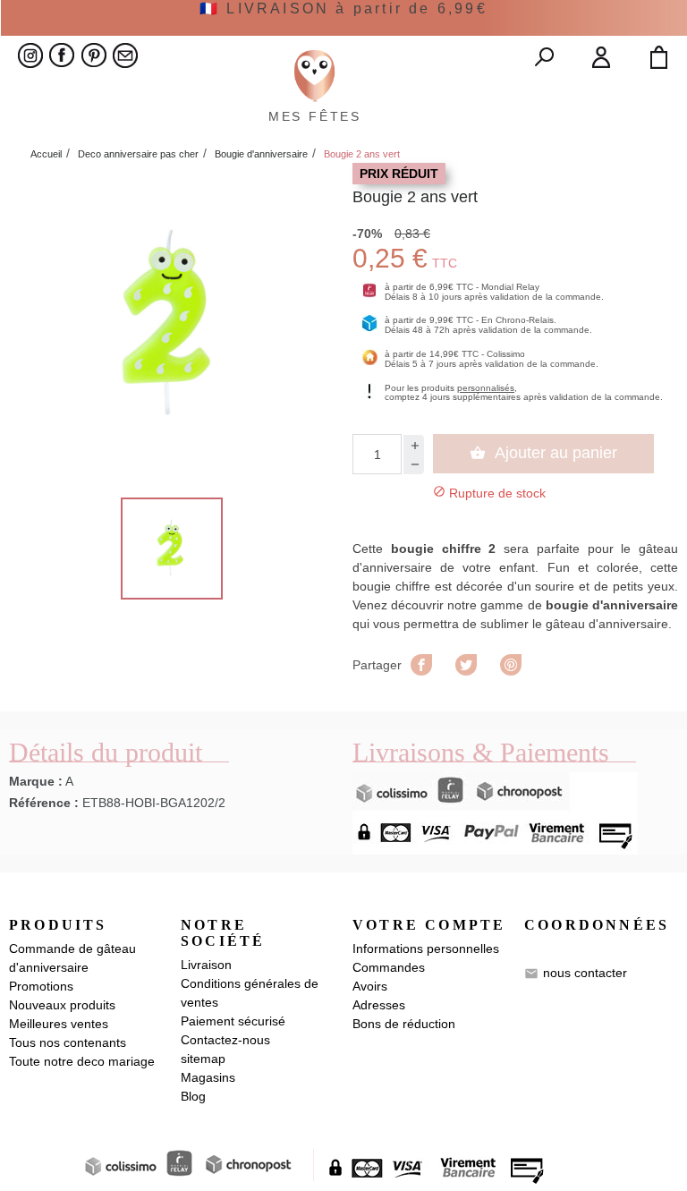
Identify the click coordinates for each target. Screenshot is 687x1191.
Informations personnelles (425, 948)
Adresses (378, 1005)
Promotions (41, 986)
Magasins (208, 1077)
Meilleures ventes (58, 1024)
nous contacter (585, 973)
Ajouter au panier (543, 453)
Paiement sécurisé (233, 1021)
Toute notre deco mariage (82, 1061)
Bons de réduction (403, 1024)
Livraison (206, 964)
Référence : (44, 802)
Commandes (388, 967)
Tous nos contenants (67, 1042)
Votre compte (428, 924)
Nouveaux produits (62, 1005)
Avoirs (369, 986)
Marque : (36, 781)
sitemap (203, 1058)
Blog (193, 1096)
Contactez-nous (225, 1040)
